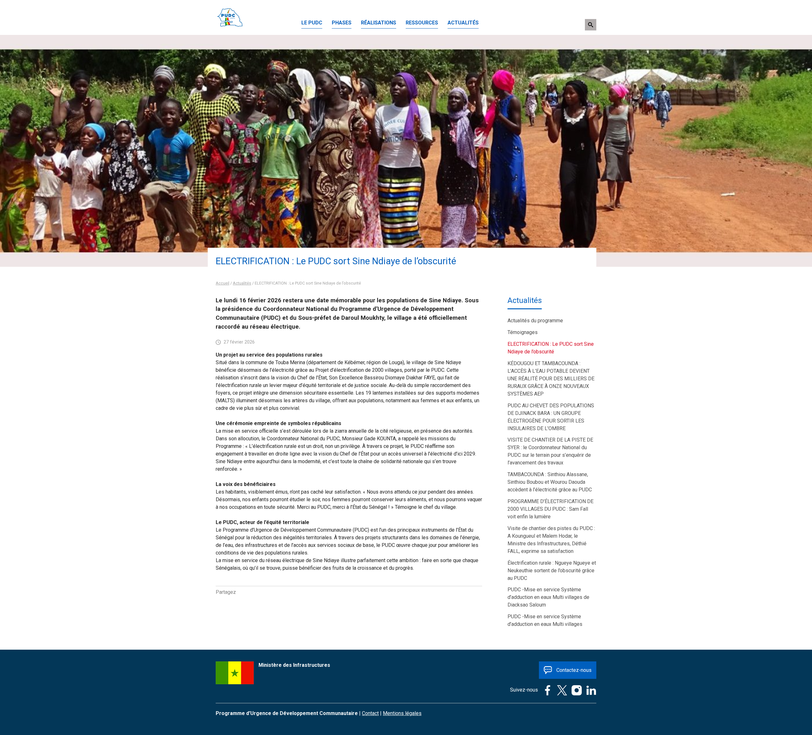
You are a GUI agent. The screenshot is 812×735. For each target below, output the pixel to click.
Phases (341, 23)
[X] (560, 690)
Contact (370, 713)
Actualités (463, 23)
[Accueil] (230, 7)
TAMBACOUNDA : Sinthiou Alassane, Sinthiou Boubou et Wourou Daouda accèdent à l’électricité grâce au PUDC (550, 482)
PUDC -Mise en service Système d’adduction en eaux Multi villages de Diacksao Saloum (548, 597)
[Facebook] (546, 690)
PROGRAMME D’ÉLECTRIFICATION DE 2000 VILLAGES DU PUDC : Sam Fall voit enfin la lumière (550, 509)
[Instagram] (575, 690)
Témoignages (523, 332)
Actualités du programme (535, 321)
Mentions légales (402, 713)
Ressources (422, 23)
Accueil (222, 283)
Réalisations (378, 23)
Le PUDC (311, 23)
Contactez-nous (574, 670)
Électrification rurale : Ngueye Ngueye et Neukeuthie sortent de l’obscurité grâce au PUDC (552, 570)
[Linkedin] (589, 690)
